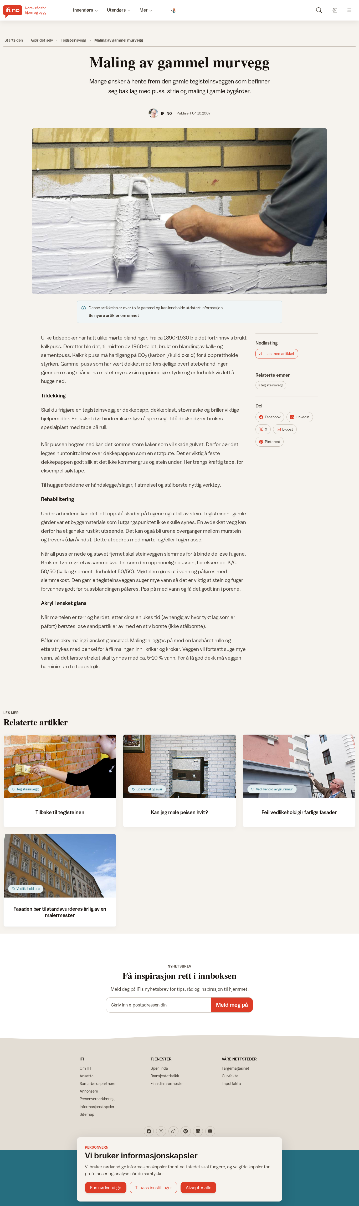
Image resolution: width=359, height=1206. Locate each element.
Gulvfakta (230, 1076)
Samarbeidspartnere (97, 1083)
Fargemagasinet (235, 1068)
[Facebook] (149, 1131)
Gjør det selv (42, 40)
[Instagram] (161, 1131)
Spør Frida (159, 1068)
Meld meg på (232, 1004)
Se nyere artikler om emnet (114, 315)
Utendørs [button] (116, 10)
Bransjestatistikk (165, 1076)
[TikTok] (173, 1131)
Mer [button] (144, 10)
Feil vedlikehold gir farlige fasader (299, 812)
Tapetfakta (231, 1083)
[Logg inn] (334, 10)
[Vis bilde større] (179, 211)
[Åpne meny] (349, 10)
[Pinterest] (186, 1131)
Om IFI (85, 1068)
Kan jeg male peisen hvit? (179, 812)
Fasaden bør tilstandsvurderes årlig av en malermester (59, 912)
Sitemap (87, 1114)
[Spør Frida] (173, 10)
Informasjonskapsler (97, 1106)
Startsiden (13, 40)
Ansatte (87, 1076)
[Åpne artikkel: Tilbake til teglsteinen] (60, 766)
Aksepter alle (198, 1187)
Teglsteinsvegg (73, 40)
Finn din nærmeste (166, 1083)
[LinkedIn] (198, 1131)
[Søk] (318, 10)
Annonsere (89, 1091)
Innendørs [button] (83, 10)
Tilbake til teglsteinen (59, 812)
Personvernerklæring (97, 1099)
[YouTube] (210, 1131)
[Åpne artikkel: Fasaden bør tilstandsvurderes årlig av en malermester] (60, 866)
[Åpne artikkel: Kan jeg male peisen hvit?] (179, 766)
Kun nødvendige (105, 1187)
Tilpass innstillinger (153, 1187)
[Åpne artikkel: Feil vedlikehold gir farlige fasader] (299, 766)
